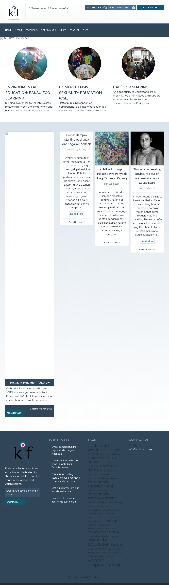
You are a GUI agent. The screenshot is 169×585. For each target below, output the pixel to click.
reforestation (109, 532)
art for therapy (109, 449)
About (18, 30)
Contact (74, 30)
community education (97, 490)
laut (95, 525)
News (63, 30)
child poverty (105, 462)
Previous (9, 148)
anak (103, 445)
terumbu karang (107, 553)
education (95, 509)
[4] (88, 37)
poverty (93, 532)
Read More (76, 213)
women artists (103, 556)
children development (108, 471)
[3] (84, 37)
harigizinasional (99, 521)
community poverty (96, 506)
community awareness (104, 478)
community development (100, 484)
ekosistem (107, 510)
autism (93, 453)
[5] (91, 37)
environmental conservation (104, 514)
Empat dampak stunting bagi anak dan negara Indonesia (76, 139)
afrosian (93, 445)
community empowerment (102, 495)
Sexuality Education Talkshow (30, 382)
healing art (114, 521)
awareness (102, 454)
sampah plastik (94, 536)
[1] (77, 37)
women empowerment (104, 562)
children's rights (103, 468)
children (94, 466)
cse (106, 506)
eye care (113, 517)
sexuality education (99, 542)
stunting (108, 549)
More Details (14, 413)
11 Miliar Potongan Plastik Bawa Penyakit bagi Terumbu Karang (112, 174)
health (90, 525)
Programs (31, 30)
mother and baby (108, 528)
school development (110, 536)
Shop (85, 30)
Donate (12, 501)
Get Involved (48, 30)
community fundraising (105, 502)
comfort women (99, 474)
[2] (81, 37)
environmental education (98, 517)
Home (8, 30)
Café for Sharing (131, 87)
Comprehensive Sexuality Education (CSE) (80, 92)
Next (49, 148)
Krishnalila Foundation (89, 577)
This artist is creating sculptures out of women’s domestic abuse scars (65, 478)
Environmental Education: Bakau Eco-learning (28, 92)
